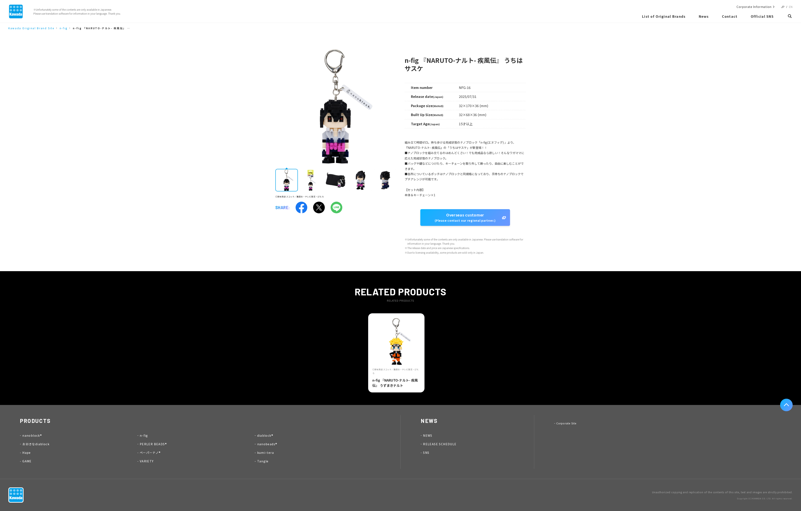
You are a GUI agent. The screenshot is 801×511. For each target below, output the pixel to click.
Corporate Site (566, 423)
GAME (27, 461)
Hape (26, 452)
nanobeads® (267, 444)
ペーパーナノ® (150, 452)
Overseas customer (465, 217)
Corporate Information (754, 7)
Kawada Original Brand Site (31, 28)
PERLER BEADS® (153, 444)
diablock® (265, 435)
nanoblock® (32, 435)
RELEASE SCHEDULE (439, 444)
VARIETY (147, 461)
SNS (426, 452)
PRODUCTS (35, 420)
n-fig (64, 28)
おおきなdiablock (35, 444)
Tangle (263, 461)
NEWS (427, 435)
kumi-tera (265, 452)
